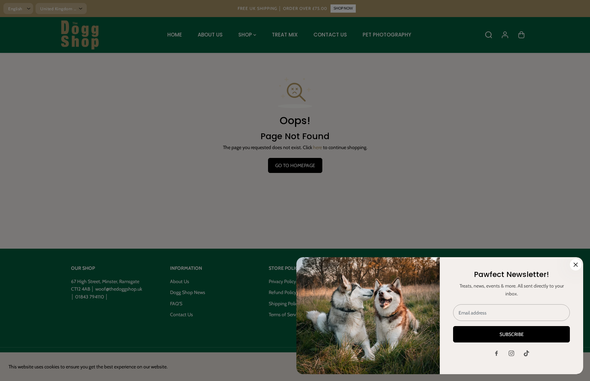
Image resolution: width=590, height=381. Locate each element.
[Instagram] (511, 353)
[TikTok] (526, 353)
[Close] (575, 264)
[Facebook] (496, 353)
